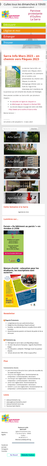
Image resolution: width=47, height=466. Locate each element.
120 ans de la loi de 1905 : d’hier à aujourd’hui (22, 353)
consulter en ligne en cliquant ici (24, 102)
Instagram (4, 449)
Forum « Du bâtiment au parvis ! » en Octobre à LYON (22, 227)
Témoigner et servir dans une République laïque (23, 343)
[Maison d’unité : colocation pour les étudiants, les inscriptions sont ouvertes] (20, 291)
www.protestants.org (13, 400)
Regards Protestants (12, 320)
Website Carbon (27, 455)
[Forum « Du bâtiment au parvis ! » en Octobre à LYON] (14, 247)
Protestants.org (10, 340)
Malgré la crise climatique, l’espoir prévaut (21, 325)
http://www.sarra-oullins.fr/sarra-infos (23, 109)
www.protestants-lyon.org (15, 404)
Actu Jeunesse (16, 149)
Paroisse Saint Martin (13, 406)
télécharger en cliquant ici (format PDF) (26, 104)
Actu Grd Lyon (16, 161)
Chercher (34, 129)
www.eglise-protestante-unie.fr (16, 402)
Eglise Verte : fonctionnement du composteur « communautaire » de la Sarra (23, 376)
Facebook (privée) (4, 446)
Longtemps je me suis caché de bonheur (21, 323)
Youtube (4, 451)
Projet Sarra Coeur (19, 186)
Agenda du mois (17, 198)
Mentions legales (4, 433)
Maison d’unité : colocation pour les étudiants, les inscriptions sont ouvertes (21, 270)
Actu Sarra (14, 137)
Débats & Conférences (21, 173)
